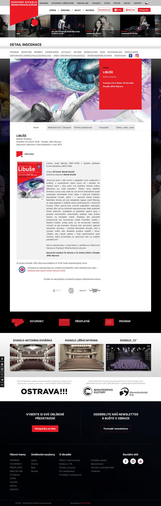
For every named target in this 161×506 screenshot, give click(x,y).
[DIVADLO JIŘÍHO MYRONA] (81, 357)
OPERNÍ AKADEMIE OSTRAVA (99, 55)
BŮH (3, 34)
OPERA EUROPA (131, 52)
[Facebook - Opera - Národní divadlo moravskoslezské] (130, 55)
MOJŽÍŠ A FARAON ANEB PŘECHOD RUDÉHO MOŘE (50, 33)
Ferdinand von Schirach (8, 36)
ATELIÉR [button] (117, 3)
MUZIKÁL (90, 10)
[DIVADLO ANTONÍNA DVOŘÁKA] (32, 357)
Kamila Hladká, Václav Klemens (81, 36)
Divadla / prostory (67, 467)
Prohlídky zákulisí (99, 460)
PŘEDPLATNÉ (82, 321)
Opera (34, 460)
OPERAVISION (120, 55)
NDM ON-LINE (16, 471)
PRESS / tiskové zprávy (69, 460)
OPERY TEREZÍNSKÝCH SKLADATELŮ (69, 55)
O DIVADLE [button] (96, 3)
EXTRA (13, 478)
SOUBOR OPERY (52, 52)
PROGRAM (14, 52)
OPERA (52, 10)
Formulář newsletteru (116, 428)
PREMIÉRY (38, 52)
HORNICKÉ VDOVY (78, 34)
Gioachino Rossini (41, 36)
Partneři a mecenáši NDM (102, 467)
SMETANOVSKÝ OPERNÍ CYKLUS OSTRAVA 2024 (30, 55)
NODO (102, 52)
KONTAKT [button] (138, 3)
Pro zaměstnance (67, 471)
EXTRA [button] (107, 3)
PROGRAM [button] (43, 3)
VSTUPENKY (37, 321)
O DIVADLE (15, 475)
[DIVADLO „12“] (128, 357)
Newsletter (103, 10)
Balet (33, 467)
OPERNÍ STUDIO (91, 52)
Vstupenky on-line (45, 428)
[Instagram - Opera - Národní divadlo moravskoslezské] (137, 55)
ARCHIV (13, 486)
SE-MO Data (86, 503)
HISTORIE (77, 52)
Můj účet (131, 10)
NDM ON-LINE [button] (83, 3)
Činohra (34, 464)
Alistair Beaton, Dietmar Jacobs (116, 36)
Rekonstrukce (97, 464)
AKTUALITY (66, 52)
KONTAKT (14, 489)
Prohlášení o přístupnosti (70, 475)
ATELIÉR (13, 482)
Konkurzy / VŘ (65, 464)
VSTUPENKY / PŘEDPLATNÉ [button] (63, 3)
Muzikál (34, 471)
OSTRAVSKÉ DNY (114, 52)
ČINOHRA (65, 10)
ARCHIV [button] (127, 3)
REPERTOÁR (26, 52)
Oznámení (95, 471)
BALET (78, 10)
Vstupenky (143, 10)
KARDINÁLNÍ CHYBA (114, 34)
